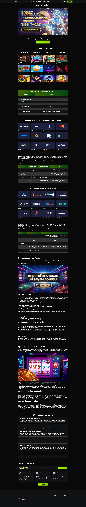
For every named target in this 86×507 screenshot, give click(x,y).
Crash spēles (48, 52)
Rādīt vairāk (43, 484)
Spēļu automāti (61, 52)
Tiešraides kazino (36, 52)
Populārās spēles (23, 52)
